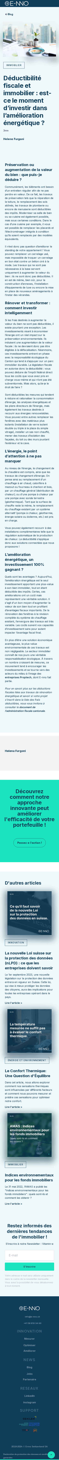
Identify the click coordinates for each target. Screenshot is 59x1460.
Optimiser (29, 1345)
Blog (29, 1367)
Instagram (29, 1402)
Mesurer (29, 1338)
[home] (15, 3)
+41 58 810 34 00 (32, 1323)
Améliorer (29, 1350)
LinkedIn (29, 1395)
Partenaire (29, 1379)
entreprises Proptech (18, 677)
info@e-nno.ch (32, 1316)
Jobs (30, 1373)
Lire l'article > (13, 1002)
